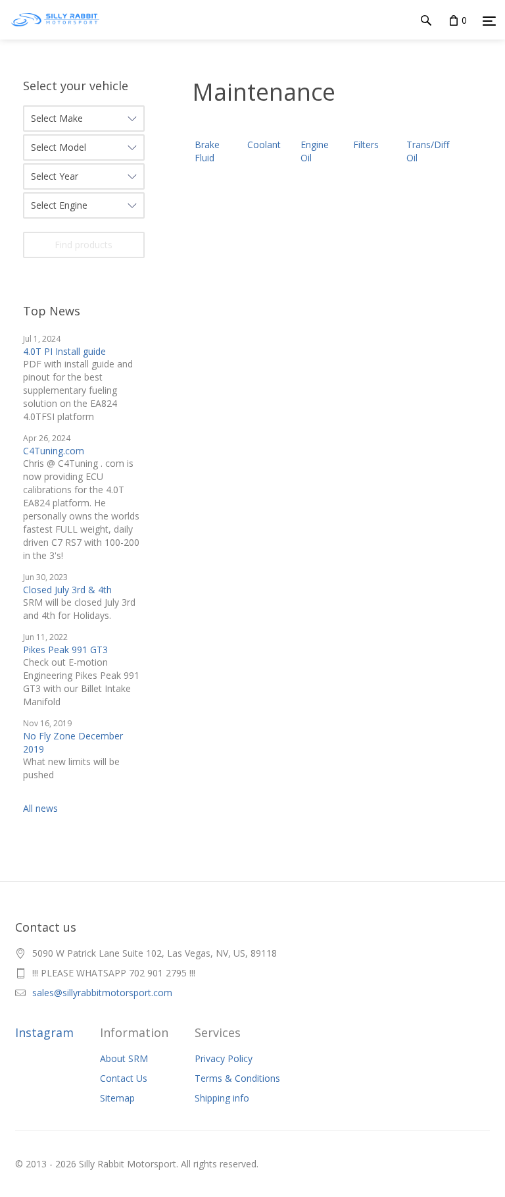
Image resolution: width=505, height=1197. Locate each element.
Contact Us (123, 1078)
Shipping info (222, 1098)
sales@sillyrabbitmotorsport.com (102, 992)
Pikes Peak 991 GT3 (65, 649)
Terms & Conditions (237, 1078)
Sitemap (117, 1098)
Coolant (264, 144)
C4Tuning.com (53, 450)
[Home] (55, 32)
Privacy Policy (223, 1058)
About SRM (124, 1058)
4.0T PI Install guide (64, 351)
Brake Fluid (207, 151)
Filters (366, 144)
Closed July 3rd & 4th (67, 589)
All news (40, 808)
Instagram (44, 1032)
